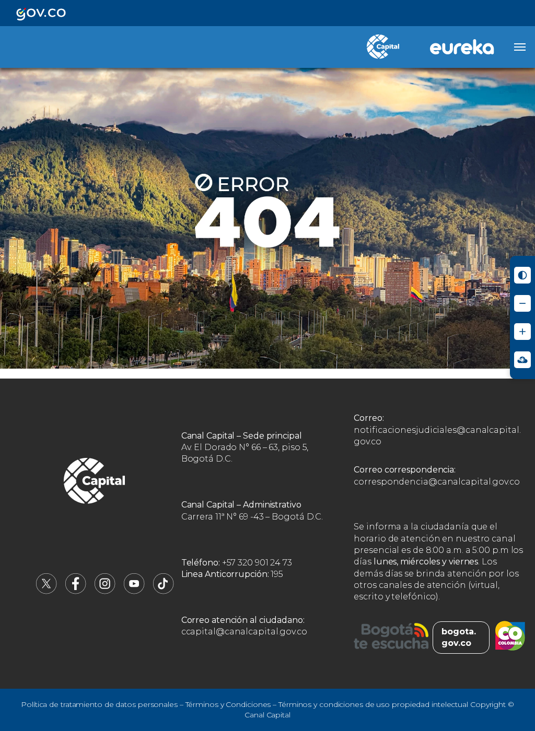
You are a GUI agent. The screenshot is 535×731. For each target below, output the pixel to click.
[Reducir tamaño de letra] (522, 303)
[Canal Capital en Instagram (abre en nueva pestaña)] (105, 591)
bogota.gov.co (458, 637)
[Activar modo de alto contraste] (522, 275)
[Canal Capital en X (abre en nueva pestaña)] (46, 591)
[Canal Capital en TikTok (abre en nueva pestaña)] (163, 591)
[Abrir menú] (519, 47)
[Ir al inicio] (94, 482)
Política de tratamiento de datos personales (99, 704)
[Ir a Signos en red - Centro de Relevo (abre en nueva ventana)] (522, 360)
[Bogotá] (391, 637)
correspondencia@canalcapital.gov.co (437, 482)
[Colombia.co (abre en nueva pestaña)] (510, 637)
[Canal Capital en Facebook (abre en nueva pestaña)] (75, 591)
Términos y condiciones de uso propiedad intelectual (373, 704)
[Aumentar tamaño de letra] (522, 332)
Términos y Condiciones (228, 704)
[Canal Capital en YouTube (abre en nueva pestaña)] (134, 591)
